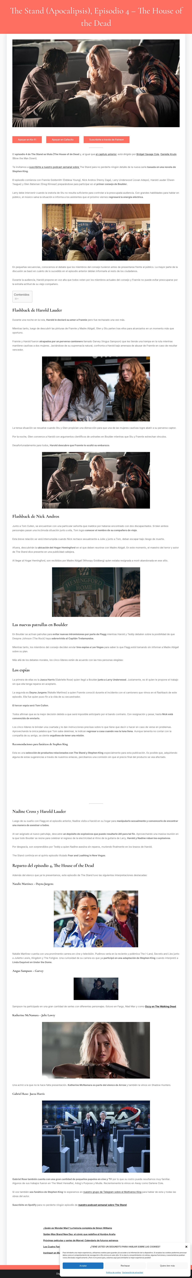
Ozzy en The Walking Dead (160, 1006)
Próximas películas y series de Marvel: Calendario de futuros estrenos (80, 1240)
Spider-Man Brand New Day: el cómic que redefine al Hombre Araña (79, 1234)
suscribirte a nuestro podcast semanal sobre (54, 167)
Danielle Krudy (169, 154)
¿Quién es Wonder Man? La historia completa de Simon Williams (77, 1228)
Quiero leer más (167, 1265)
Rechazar (125, 1265)
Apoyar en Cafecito (63, 139)
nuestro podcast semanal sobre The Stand (102, 1204)
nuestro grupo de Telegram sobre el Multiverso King (112, 1192)
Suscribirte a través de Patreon (106, 139)
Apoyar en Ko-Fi (27, 139)
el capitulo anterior (106, 154)
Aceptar (83, 1265)
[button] (186, 1246)
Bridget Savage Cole (147, 154)
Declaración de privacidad (132, 1272)
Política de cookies (113, 1272)
